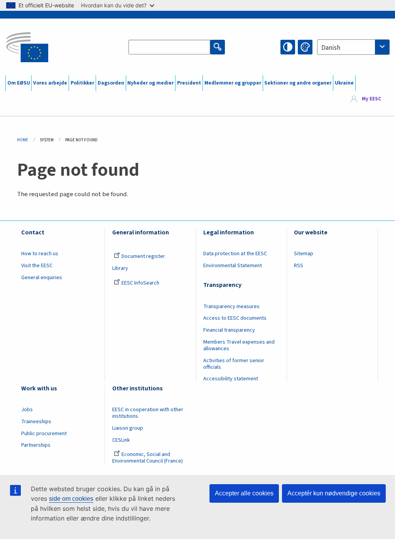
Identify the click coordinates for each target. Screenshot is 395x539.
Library (120, 268)
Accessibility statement (230, 379)
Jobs (27, 410)
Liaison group (127, 428)
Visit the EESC (36, 266)
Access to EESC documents (235, 318)
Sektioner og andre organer (297, 83)
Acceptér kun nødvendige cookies (333, 493)
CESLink (121, 440)
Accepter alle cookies (244, 493)
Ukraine (344, 83)
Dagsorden (111, 83)
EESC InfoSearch (140, 283)
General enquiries (41, 277)
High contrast (287, 47)
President (189, 83)
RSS (298, 266)
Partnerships (36, 445)
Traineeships (36, 421)
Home (22, 140)
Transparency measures (231, 306)
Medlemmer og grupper (232, 83)
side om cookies (71, 498)
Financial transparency (229, 330)
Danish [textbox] (330, 48)
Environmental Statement (232, 266)
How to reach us (39, 254)
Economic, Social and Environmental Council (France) (148, 458)
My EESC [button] (371, 99)
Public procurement (44, 433)
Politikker (82, 83)
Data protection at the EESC (235, 254)
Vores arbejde (50, 83)
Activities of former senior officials (233, 364)
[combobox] (353, 47)
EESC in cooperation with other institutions (147, 413)
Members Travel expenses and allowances (239, 345)
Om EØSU (18, 83)
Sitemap (303, 254)
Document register (143, 256)
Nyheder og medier (150, 83)
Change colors (305, 47)
